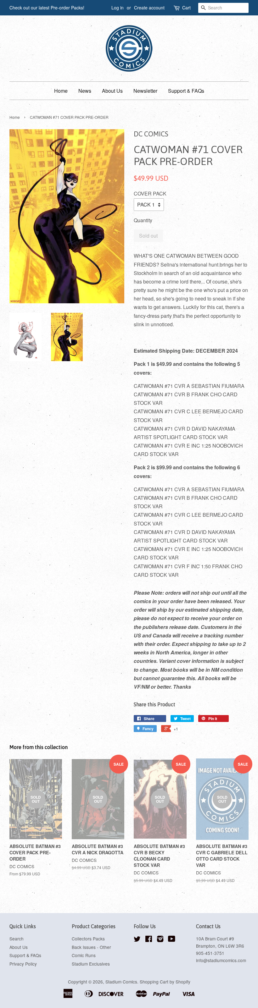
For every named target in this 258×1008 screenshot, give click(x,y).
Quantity (143, 220)
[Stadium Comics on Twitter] (137, 940)
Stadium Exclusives (91, 964)
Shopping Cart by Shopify (165, 981)
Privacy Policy (23, 964)
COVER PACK (150, 193)
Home (61, 90)
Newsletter (145, 90)
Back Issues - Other (91, 947)
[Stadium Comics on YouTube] (171, 940)
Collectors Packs (88, 938)
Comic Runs (84, 955)
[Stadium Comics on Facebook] (148, 940)
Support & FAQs (186, 90)
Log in (117, 7)
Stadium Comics (121, 981)
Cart (186, 7)
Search (16, 938)
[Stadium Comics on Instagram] (160, 940)
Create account (149, 7)
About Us (112, 90)
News (84, 90)
